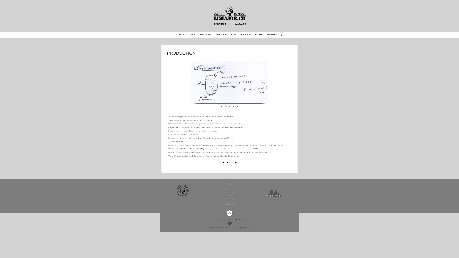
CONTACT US (245, 35)
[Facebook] (227, 162)
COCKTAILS (272, 35)
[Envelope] (236, 162)
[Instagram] (231, 162)
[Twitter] (223, 162)
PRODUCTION (220, 35)
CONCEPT (181, 35)
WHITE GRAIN (205, 35)
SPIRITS (192, 35)
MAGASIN (259, 35)
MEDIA (233, 35)
